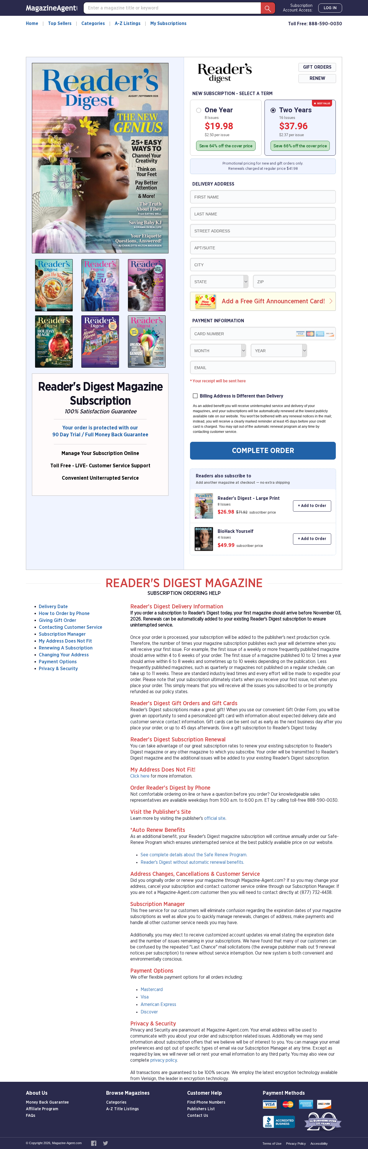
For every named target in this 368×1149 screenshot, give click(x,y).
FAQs (30, 1116)
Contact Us (197, 1116)
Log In (330, 8)
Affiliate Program (42, 1109)
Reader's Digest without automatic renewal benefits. (192, 862)
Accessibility (319, 1143)
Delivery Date (53, 606)
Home (32, 23)
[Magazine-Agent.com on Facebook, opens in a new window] (94, 1143)
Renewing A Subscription (66, 647)
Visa (145, 997)
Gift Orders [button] (317, 67)
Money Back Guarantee (47, 1102)
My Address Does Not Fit (65, 641)
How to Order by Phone (64, 613)
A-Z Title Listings (122, 1109)
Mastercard (152, 989)
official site (214, 818)
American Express (158, 1004)
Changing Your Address (64, 654)
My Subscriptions (168, 23)
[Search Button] (268, 8)
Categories (93, 23)
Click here (140, 776)
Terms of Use (271, 1143)
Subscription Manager (62, 634)
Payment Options (58, 661)
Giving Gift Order (57, 620)
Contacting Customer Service (70, 627)
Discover (149, 1012)
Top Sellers (60, 23)
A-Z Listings (128, 23)
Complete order (263, 450)
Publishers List (201, 1109)
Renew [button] (317, 78)
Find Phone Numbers (206, 1102)
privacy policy (163, 1060)
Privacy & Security (58, 668)
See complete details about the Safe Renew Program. (194, 855)
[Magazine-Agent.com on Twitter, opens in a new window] (105, 1143)
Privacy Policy (296, 1143)
